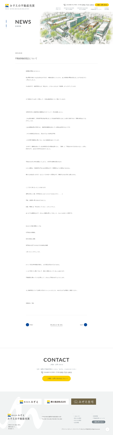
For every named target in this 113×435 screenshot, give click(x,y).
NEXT (81, 325)
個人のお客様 (69, 9)
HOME (6, 21)
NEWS (6, 25)
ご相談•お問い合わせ (99, 422)
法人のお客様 (82, 9)
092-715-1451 (88, 5)
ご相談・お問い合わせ (101, 4)
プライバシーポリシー (67, 429)
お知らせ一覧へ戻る (57, 324)
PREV (31, 325)
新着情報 (95, 416)
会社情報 (106, 9)
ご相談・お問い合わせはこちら (56, 378)
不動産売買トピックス (96, 9)
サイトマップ (76, 429)
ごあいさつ (58, 9)
